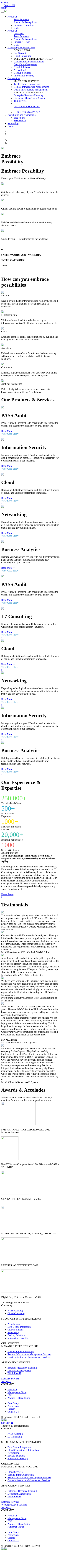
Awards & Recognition (25, 22)
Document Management (19, 1370)
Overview (19, 33)
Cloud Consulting (22, 56)
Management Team (17, 1392)
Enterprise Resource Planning (28, 95)
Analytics (6, 1381)
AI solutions (14, 1324)
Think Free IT (21, 101)
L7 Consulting (15, 1436)
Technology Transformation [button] (21, 47)
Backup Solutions (22, 72)
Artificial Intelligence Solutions (29, 61)
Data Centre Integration (25, 64)
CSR (16, 28)
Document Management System (29, 98)
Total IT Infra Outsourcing (27, 84)
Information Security (24, 75)
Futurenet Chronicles (24, 25)
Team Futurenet (21, 19)
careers (4, 2)
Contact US (9, 5)
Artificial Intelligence (11, 233)
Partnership (13, 1406)
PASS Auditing (15, 1310)
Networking (20, 70)
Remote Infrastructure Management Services (29, 1354)
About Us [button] (12, 16)
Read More (7, 431)
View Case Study (9, 433)
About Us (12, 1389)
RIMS (4, 8)
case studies (19, 117)
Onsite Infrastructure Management (30, 89)
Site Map (6, 1423)
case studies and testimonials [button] (22, 115)
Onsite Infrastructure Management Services (29, 1357)
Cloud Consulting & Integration (23, 1450)
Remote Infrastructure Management (31, 86)
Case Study (13, 1403)
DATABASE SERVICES (27, 106)
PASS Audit (20, 53)
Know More (7, 894)
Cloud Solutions (22, 67)
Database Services (10, 1378)
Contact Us (13, 1411)
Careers (11, 1409)
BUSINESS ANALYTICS (27, 112)
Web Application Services (14, 1504)
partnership (13, 123)
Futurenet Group (22, 42)
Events (11, 126)
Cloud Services (8, 203)
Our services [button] (14, 78)
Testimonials (20, 120)
